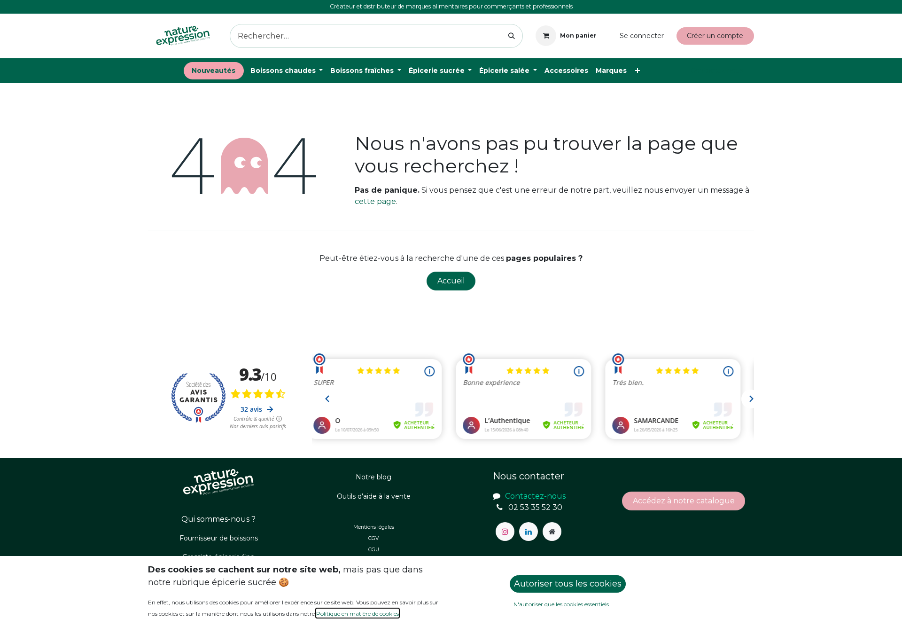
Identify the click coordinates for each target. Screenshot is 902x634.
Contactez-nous (717, 70)
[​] (505, 531)
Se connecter (642, 35)
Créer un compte (715, 35)
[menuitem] (214, 70)
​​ (684, 500)
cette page (375, 201)
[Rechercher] (512, 36)
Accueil (451, 280)
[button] (568, 584)
